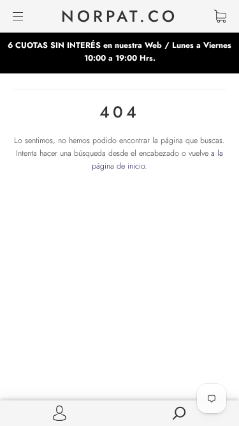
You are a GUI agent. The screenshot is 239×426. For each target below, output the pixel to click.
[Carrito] (220, 16)
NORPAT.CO (119, 16)
